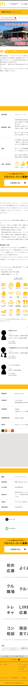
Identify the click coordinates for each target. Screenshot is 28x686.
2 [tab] (20, 48)
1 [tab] (18, 48)
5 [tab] (26, 48)
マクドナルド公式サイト (5, 677)
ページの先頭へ (13, 659)
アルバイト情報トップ (4, 664)
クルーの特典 (21, 668)
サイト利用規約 (23, 677)
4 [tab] (24, 48)
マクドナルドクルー (7, 18)
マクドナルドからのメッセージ (13, 4)
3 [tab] (22, 48)
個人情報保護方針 (15, 677)
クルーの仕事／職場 (22, 666)
